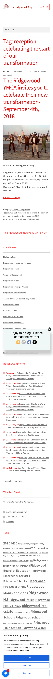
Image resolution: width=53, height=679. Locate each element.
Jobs (22, 556)
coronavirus (42, 548)
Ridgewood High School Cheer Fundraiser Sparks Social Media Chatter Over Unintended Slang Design (26, 450)
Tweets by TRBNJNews (13, 481)
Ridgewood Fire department (15, 287)
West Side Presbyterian (13, 322)
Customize (26, 665)
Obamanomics (44, 556)
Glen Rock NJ (33, 553)
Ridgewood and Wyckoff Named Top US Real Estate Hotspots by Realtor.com (26, 426)
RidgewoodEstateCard (16, 581)
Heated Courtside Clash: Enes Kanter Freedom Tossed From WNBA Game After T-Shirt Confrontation (27, 396)
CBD (32, 548)
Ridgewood (41, 560)
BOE (28, 548)
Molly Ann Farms (10, 257)
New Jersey (29, 555)
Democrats (23, 552)
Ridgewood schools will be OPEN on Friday (18, 623)
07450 (10, 213)
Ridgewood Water (11, 304)
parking (15, 561)
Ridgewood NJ (28, 216)
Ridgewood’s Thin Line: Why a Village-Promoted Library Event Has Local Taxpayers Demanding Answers (24, 376)
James (34, 71)
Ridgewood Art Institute (16, 565)
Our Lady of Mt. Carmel (13, 316)
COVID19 (14, 552)
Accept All (26, 657)
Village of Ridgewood (29, 219)
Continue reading (11, 197)
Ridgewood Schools (11, 269)
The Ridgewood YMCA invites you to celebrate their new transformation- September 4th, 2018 (25, 98)
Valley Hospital (10, 310)
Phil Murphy (24, 560)
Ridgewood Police (11, 280)
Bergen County (24, 544)
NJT (36, 556)
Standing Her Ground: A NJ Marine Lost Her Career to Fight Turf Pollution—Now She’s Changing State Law (27, 460)
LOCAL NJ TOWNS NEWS (16, 512)
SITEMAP (10, 521)
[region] (26, 655)
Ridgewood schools (29, 617)
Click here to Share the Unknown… (18, 502)
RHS (31, 561)
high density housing (11, 556)
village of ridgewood (21, 209)
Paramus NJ (7, 561)
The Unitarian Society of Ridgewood (19, 298)
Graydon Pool (43, 553)
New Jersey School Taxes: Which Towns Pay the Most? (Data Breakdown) (26, 469)
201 (15, 213)
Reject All (27, 673)
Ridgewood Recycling (22, 612)
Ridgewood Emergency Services (17, 263)
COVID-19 (6, 553)
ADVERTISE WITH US (15, 516)
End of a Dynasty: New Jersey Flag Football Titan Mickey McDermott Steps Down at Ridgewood (27, 417)
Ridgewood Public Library (14, 292)
